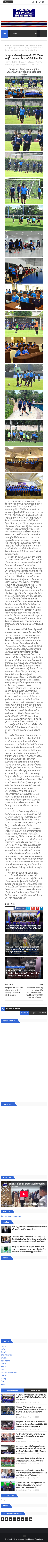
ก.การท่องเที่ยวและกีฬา (17, 45)
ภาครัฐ (3, 1378)
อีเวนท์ (3, 1352)
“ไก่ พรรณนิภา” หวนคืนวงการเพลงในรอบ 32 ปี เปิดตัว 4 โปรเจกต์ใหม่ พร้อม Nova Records (30, 1436)
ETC (4, 1500)
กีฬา (27, 45)
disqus (33, 1013)
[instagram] (43, 2)
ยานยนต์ (4, 1358)
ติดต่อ (3, 1384)
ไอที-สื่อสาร (5, 1361)
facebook (42, 1013)
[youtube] (33, 2)
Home (7, 45)
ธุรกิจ (3, 1349)
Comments (35, 1391)
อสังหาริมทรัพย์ (6, 1355)
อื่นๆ (2, 1381)
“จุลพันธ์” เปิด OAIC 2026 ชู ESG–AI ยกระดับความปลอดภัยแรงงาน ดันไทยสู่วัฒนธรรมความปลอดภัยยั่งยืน (30, 1485)
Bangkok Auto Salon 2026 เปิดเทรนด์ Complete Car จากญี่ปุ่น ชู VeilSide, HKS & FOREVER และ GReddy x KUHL (22, 973)
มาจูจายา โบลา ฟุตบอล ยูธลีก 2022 (23, 64)
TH (23, 48)
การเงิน (4, 1367)
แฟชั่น (3, 1375)
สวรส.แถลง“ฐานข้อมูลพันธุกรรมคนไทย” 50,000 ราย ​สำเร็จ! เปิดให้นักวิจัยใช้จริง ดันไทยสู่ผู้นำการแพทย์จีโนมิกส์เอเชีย (31, 1472)
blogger (24, 1013)
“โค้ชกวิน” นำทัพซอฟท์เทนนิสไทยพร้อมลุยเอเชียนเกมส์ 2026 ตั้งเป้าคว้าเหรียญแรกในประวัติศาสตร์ (23, 927)
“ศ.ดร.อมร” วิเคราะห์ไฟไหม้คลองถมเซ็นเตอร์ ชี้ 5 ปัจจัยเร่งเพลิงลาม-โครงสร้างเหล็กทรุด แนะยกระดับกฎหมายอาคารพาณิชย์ (23, 949)
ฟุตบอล (32, 45)
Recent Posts (12, 1391)
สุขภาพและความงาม (9, 1372)
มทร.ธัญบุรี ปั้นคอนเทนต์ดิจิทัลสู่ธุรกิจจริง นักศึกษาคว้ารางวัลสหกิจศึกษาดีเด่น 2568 (29, 1227)
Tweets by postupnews (11, 1216)
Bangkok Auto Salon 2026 (15, 967)
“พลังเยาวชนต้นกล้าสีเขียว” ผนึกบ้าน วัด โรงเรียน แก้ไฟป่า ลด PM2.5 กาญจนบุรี (30, 1459)
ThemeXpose (19, 1539)
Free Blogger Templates (34, 1539)
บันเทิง (3, 1364)
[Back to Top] (24, 1536)
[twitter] (40, 2)
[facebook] (36, 2)
